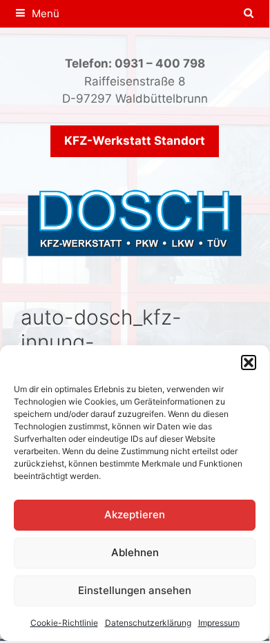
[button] (248, 362)
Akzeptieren (134, 514)
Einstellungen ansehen (134, 590)
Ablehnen (135, 552)
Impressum (219, 623)
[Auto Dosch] (135, 221)
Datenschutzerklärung (148, 623)
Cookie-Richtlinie (64, 623)
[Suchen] (249, 14)
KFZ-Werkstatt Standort (134, 140)
